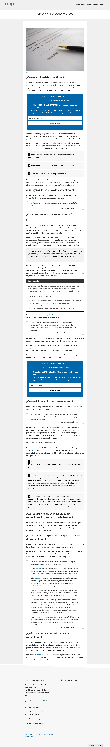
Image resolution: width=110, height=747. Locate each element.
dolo (72, 165)
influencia (58, 237)
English (101, 4)
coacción (33, 450)
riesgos (62, 502)
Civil (51, 25)
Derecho (45, 25)
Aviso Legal (29, 734)
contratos (64, 562)
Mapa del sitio (29, 736)
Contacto (77, 4)
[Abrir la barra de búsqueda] (105, 4)
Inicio (38, 25)
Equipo (83, 4)
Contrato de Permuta (92, 4)
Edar (27, 72)
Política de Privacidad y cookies (43, 734)
